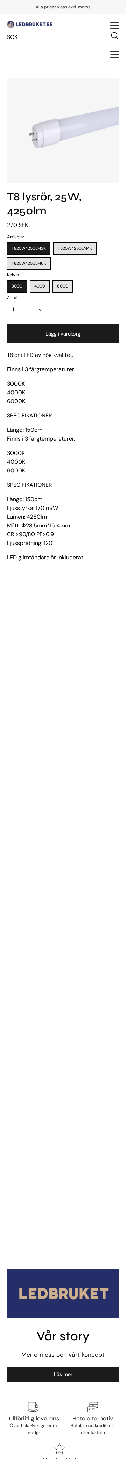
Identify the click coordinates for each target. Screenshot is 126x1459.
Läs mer (63, 1374)
